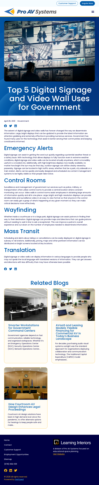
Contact (8, 445)
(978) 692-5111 (10, 464)
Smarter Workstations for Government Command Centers (23, 328)
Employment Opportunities (16, 454)
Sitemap (8, 459)
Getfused (19, 479)
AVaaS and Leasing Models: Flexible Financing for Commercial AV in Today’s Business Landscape (69, 332)
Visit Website (59, 454)
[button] (93, 11)
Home (7, 440)
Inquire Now (87, 3)
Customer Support (67, 3)
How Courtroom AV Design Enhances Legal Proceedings (24, 406)
